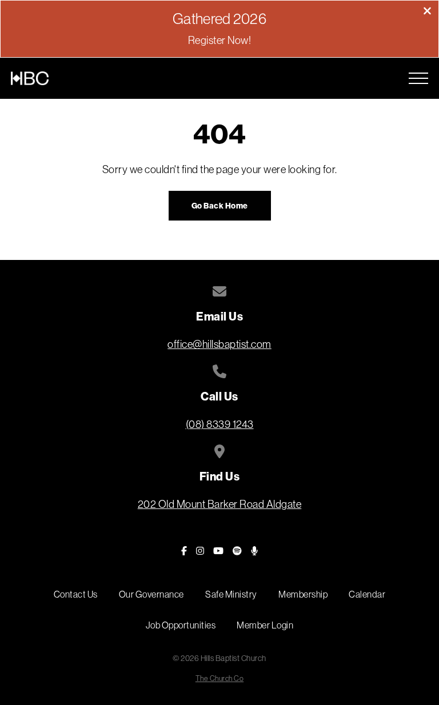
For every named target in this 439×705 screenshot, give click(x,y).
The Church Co (219, 678)
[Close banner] (427, 12)
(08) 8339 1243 (220, 424)
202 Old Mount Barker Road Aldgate (220, 504)
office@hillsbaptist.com (219, 344)
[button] (418, 78)
